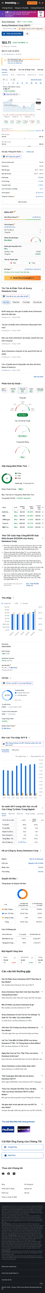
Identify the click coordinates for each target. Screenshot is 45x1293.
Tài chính (41, 70)
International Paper (26, 957)
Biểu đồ (13, 70)
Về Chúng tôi (28, 1184)
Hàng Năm (5, 750)
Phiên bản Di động (8, 1188)
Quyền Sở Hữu (9, 878)
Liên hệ (26, 1193)
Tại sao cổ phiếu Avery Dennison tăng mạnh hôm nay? (22, 326)
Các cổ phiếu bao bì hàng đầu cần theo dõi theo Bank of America (21, 365)
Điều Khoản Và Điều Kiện (9, 1266)
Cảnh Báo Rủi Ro (7, 1280)
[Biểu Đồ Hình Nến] (4, 80)
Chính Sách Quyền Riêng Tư (10, 1273)
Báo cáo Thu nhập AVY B (14, 737)
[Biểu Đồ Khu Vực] (7, 80)
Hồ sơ (12, 75)
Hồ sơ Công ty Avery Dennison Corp (20, 850)
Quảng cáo (28, 1188)
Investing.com (6, 370)
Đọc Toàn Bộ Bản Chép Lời (32, 584)
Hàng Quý (15, 750)
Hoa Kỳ (40, 871)
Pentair (40, 957)
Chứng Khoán (7, 8)
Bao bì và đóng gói (36, 859)
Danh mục (5, 1193)
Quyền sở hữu (21, 75)
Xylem (5, 957)
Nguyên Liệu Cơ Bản (35, 863)
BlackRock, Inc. (8, 938)
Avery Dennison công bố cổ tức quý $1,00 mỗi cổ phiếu (22, 352)
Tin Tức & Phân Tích (26, 70)
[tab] (13, 390)
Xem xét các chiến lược (15, 63)
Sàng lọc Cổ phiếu (22, 8)
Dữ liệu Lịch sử (32, 75)
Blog (3, 1184)
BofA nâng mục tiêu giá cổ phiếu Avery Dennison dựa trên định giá (22, 312)
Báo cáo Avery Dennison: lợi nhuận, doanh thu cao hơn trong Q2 (22, 339)
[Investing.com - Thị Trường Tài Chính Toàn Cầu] (12, 3)
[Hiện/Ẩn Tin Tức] (14, 80)
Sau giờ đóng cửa (9, 54)
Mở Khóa (38, 130)
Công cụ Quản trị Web (9, 1197)
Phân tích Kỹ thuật (11, 383)
